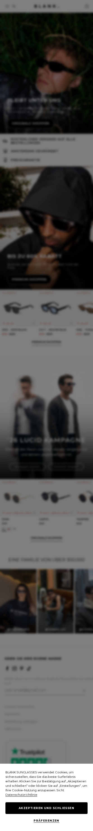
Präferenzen (46, 820)
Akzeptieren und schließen (46, 808)
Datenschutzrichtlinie (21, 794)
